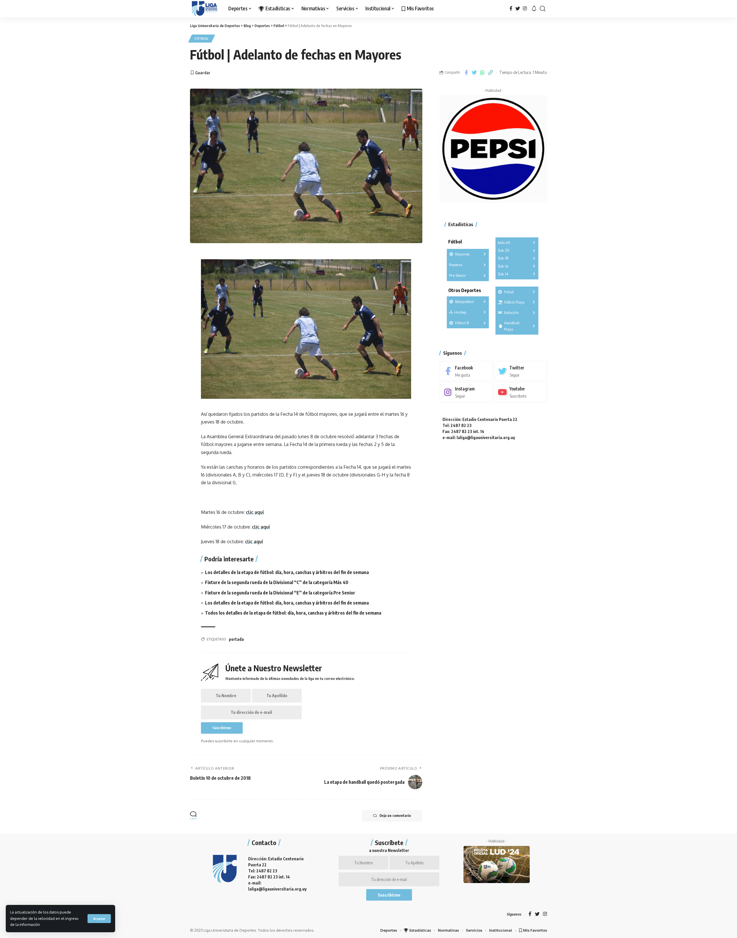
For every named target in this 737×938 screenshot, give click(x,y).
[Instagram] (524, 8)
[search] (543, 9)
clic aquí (255, 512)
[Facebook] (511, 8)
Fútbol (202, 38)
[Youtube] (520, 392)
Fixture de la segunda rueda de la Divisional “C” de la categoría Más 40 (276, 582)
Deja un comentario (395, 815)
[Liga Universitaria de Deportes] (204, 8)
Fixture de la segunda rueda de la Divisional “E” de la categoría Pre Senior (280, 593)
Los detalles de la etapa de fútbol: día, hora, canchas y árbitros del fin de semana (287, 572)
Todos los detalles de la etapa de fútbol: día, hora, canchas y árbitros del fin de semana (293, 613)
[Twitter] (517, 8)
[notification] (534, 8)
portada (236, 639)
